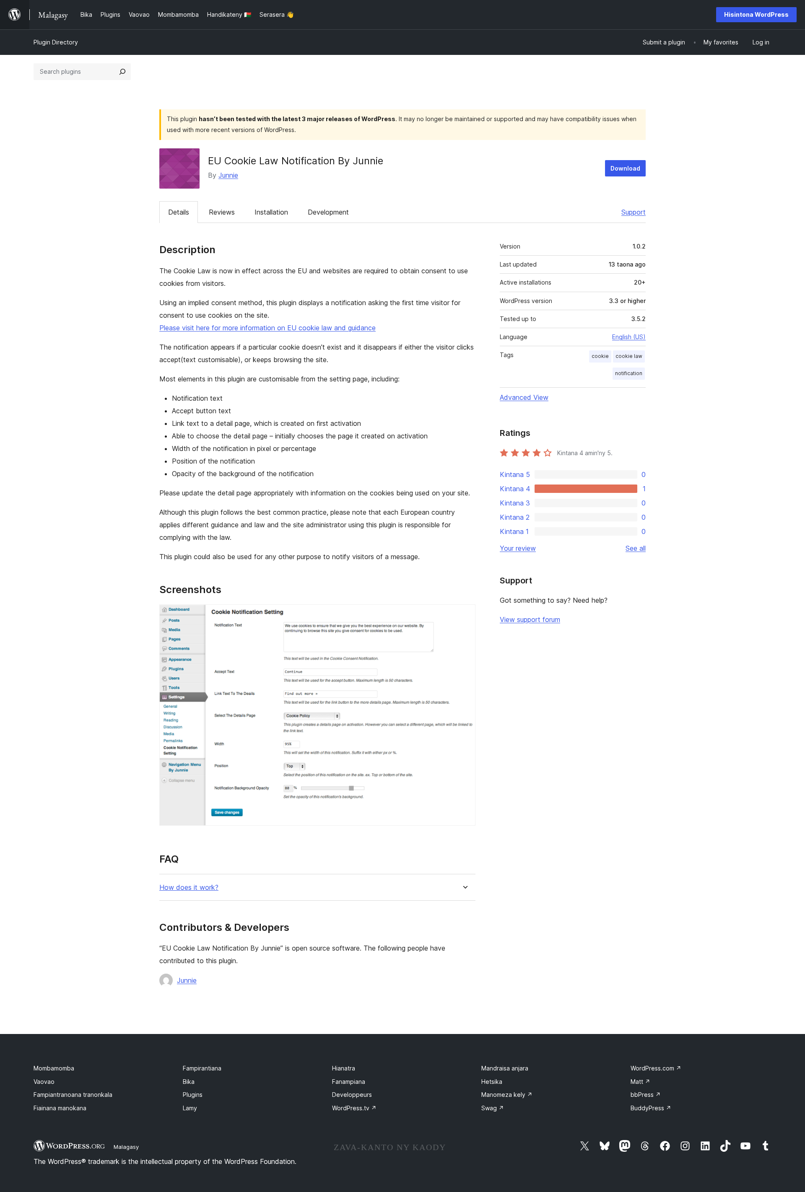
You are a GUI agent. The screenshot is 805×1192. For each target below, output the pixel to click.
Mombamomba (54, 1068)
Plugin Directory (56, 42)
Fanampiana (348, 1081)
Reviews (222, 212)
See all (636, 548)
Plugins (193, 1094)
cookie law (628, 356)
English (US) (629, 336)
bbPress (646, 1094)
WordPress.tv (354, 1108)
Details (178, 212)
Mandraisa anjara (504, 1068)
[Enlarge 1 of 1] (464, 616)
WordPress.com (656, 1068)
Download (625, 168)
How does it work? (188, 887)
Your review (518, 548)
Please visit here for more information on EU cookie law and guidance (267, 328)
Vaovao (44, 1081)
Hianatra (343, 1068)
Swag (492, 1108)
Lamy (190, 1108)
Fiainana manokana (60, 1108)
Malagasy (126, 1146)
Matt (640, 1081)
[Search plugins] (122, 71)
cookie (600, 356)
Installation (271, 212)
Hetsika (491, 1081)
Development (328, 212)
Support (633, 212)
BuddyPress (651, 1108)
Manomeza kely (506, 1094)
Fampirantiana (202, 1068)
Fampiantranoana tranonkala (73, 1094)
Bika (189, 1081)
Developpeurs (352, 1094)
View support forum (530, 619)
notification (628, 373)
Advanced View (524, 397)
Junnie (228, 175)
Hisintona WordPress (756, 14)
